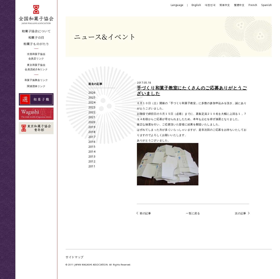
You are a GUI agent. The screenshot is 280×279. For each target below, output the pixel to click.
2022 (92, 112)
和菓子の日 (36, 37)
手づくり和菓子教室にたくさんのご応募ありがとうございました (192, 90)
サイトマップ (75, 257)
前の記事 (145, 213)
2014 (92, 151)
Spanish (266, 5)
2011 (92, 166)
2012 (92, 161)
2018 (92, 132)
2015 (92, 147)
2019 (92, 127)
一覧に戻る (193, 213)
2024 (92, 102)
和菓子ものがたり (36, 43)
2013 (92, 156)
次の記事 (240, 213)
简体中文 (225, 5)
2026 (92, 92)
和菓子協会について (36, 31)
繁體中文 (239, 5)
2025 (92, 97)
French (253, 5)
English (196, 5)
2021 (92, 117)
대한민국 (210, 5)
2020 (92, 122)
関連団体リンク (36, 86)
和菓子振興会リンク (36, 80)
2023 (92, 107)
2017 (92, 137)
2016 (92, 142)
